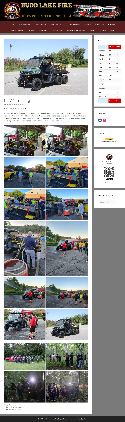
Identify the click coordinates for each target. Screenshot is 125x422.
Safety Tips (43, 30)
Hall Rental (31, 30)
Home (12, 24)
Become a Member (24, 24)
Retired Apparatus (17, 30)
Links (112, 30)
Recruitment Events (56, 24)
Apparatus (111, 24)
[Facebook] (100, 120)
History (91, 30)
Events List (88, 24)
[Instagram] (104, 120)
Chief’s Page (99, 24)
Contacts (103, 30)
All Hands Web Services (79, 419)
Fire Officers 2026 (57, 30)
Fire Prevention (40, 24)
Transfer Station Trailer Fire (15, 409)
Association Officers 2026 (76, 30)
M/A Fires (9, 405)
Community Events (73, 24)
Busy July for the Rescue (14, 407)
